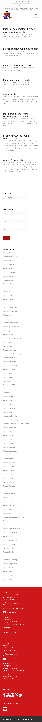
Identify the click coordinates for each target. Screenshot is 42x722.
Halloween (12, 143)
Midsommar (17, 34)
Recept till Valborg (10, 560)
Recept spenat (8, 525)
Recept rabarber (9, 482)
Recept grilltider (9, 330)
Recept (27, 34)
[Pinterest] (22, 1)
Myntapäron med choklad (17, 79)
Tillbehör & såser (25, 97)
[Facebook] (13, 1)
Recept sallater (8, 505)
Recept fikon (7, 315)
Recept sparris (8, 521)
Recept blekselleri (9, 276)
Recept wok (7, 575)
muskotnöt (19, 167)
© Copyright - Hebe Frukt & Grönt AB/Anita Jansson (17, 719)
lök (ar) (32, 99)
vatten (20, 84)
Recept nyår (7, 431)
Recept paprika (8, 443)
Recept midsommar (10, 416)
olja (14, 123)
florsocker (29, 165)
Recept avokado (9, 268)
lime (12, 36)
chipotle (22, 99)
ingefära (35, 165)
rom (32, 68)
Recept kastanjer (9, 369)
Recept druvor (8, 303)
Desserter (16, 68)
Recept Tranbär (9, 552)
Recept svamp (8, 536)
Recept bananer (9, 272)
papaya (18, 123)
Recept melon (8, 412)
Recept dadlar (8, 299)
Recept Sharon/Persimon (12, 509)
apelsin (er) (6, 99)
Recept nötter (8, 435)
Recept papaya (8, 439)
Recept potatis (8, 462)
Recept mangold (9, 408)
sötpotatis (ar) (11, 148)
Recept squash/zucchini (11, 529)
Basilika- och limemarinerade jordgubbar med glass (19, 30)
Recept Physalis (9, 455)
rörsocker (17, 36)
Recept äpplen (8, 579)
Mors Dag (26, 143)
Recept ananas (8, 260)
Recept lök (7, 393)
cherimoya (23, 121)
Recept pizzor (8, 459)
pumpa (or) (29, 167)
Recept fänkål (8, 319)
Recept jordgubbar (10, 361)
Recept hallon (8, 346)
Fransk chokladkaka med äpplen (20, 48)
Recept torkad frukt (10, 544)
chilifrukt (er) (31, 121)
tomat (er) (21, 101)
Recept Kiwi (7, 373)
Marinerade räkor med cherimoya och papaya (15, 115)
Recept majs (7, 400)
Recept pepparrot (10, 451)
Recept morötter (9, 428)
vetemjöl (5, 56)
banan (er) (27, 68)
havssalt (5, 53)
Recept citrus (8, 295)
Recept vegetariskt (10, 563)
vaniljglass (24, 36)
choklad (29, 82)
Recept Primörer (9, 466)
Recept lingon (8, 389)
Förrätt (5, 121)
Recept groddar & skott (12, 338)
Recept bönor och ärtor (12, 288)
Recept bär (7, 284)
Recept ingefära (9, 358)
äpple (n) (25, 51)
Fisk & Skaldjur (30, 119)
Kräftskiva (19, 143)
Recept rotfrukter (9, 494)
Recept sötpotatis (10, 540)
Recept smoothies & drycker (13, 517)
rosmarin (27, 53)
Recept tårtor (8, 556)
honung (34, 82)
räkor (23, 123)
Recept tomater (9, 548)
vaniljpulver (33, 169)
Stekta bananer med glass (17, 65)
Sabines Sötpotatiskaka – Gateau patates (16, 137)
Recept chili (7, 292)
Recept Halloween (10, 350)
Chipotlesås (9, 94)
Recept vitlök (8, 567)
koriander (6, 123)
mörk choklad (13, 53)
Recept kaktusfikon (10, 365)
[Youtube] (16, 1)
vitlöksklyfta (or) (29, 101)
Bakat (17, 141)
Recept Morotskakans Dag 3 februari (16, 424)
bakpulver (32, 51)
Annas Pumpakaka (13, 160)
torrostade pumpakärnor (21, 169)
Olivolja (5, 101)
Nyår (22, 34)
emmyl (25, 70)
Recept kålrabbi (9, 385)
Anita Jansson (10, 150)
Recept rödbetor (9, 501)
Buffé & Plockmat (20, 119)
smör (32, 53)
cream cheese (21, 165)
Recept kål (7, 381)
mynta (5, 84)
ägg (21, 51)
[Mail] (28, 1)
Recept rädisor (8, 497)
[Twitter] (25, 1)
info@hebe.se (11, 613)
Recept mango (8, 404)
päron (9, 84)
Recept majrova (9, 396)
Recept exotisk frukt (10, 307)
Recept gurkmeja (9, 342)
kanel (4, 167)
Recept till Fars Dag (10, 311)
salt (16, 101)
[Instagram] (19, 1)
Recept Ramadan (9, 486)
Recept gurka (8, 334)
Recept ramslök (9, 490)
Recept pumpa (8, 470)
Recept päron (8, 478)
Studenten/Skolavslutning (10, 145)
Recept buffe (8, 280)
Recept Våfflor (8, 571)
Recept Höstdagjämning (12, 354)
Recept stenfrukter (10, 532)
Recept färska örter (10, 323)
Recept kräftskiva (9, 377)
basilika (31, 34)
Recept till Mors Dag (10, 420)
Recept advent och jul (11, 257)
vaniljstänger (27, 148)
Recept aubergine (9, 264)
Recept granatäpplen (11, 326)
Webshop (21, 5)
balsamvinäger (15, 99)
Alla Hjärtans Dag (9, 253)
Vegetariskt (23, 82)
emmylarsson (7, 39)
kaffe (27, 99)
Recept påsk (7, 474)
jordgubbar (6, 36)
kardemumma (11, 167)
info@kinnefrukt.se (13, 659)
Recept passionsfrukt (11, 447)
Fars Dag (6, 143)
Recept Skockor (9, 513)
